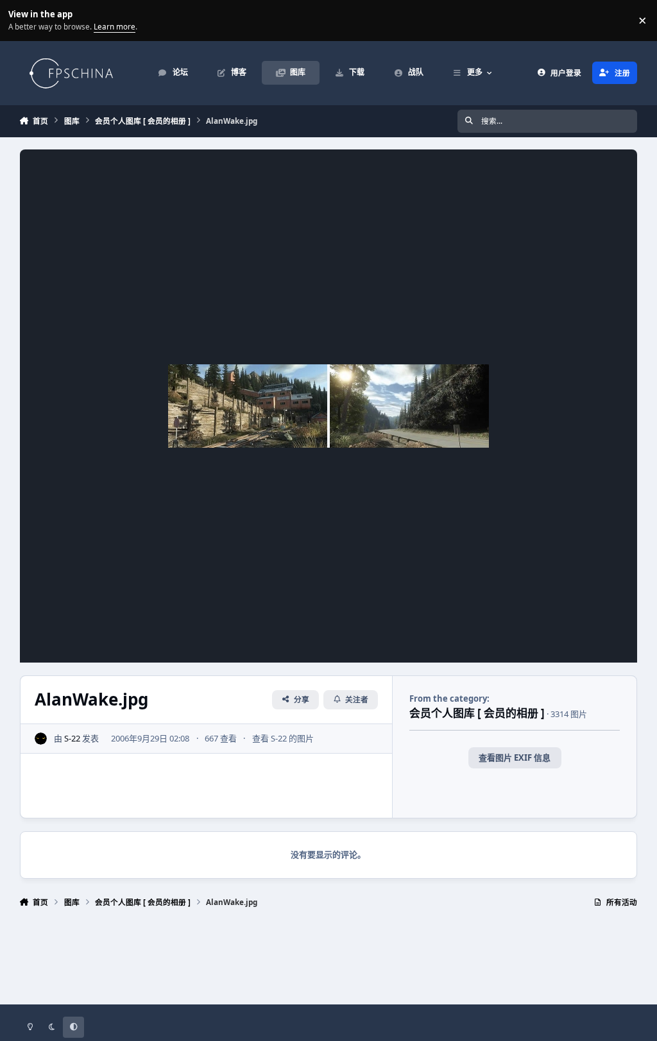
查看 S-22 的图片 (283, 738)
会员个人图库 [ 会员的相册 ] (477, 713)
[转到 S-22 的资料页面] (41, 738)
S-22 (72, 738)
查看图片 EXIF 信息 (514, 757)
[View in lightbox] (328, 406)
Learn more (22, 20)
